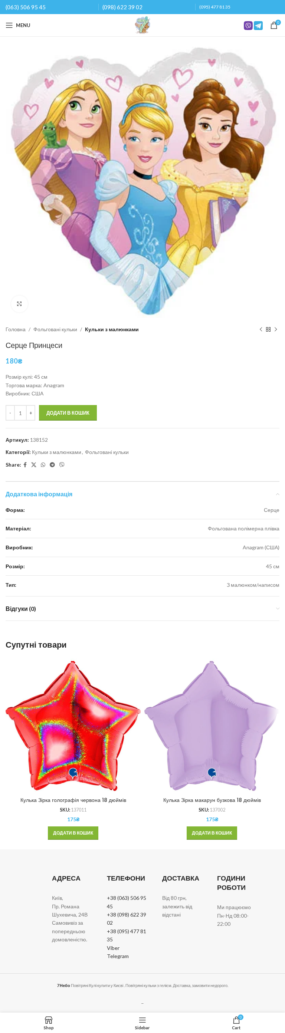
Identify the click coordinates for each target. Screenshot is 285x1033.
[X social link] (34, 465)
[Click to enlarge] (19, 304)
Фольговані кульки (55, 329)
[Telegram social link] (52, 465)
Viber (113, 948)
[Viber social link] (62, 465)
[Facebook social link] (25, 465)
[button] (73, 833)
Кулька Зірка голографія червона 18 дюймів (73, 800)
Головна (16, 329)
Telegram (118, 956)
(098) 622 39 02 (122, 7)
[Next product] (275, 329)
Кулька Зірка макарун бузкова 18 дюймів (212, 800)
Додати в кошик (67, 413)
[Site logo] (142, 25)
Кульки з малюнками (112, 329)
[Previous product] (261, 329)
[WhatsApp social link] (43, 465)
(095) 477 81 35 (214, 7)
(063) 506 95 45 (26, 7)
